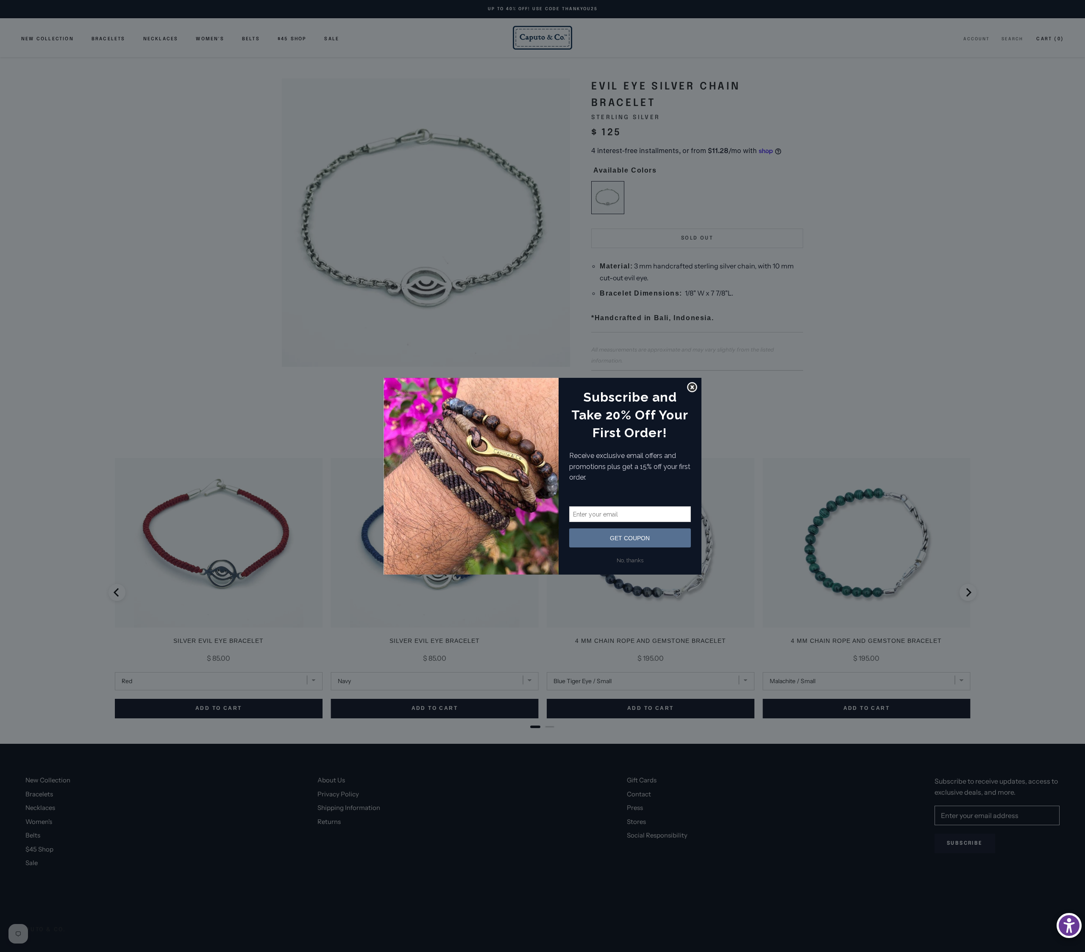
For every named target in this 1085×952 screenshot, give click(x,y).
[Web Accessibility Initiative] (1069, 925)
